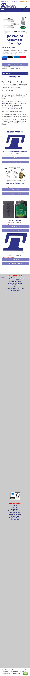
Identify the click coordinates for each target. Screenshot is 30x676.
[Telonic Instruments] (15, 5)
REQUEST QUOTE (24, 1)
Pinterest (23, 57)
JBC (20, 68)
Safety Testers (15, 285)
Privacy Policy (15, 516)
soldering (5, 103)
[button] (26, 18)
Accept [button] (25, 673)
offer (14, 115)
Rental (15, 292)
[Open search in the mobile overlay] (25, 9)
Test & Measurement (15, 283)
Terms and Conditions (15, 514)
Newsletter (15, 509)
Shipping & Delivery (15, 518)
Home (3, 12)
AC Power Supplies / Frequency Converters (15, 278)
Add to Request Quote (15, 64)
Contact (15, 507)
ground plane (11, 108)
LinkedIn (17, 57)
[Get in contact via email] (4, 59)
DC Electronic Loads (15, 281)
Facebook (4, 57)
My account (15, 519)
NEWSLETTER (4, 1)
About (15, 505)
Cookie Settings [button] (17, 673)
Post (10, 57)
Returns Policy (15, 512)
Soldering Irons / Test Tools (15, 288)
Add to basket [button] (15, 158)
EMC (15, 287)
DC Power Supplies (15, 280)
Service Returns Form (15, 511)
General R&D (11, 68)
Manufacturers (15, 290)
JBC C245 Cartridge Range (10, 12)
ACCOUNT (14, 1)
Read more (15, 190)
